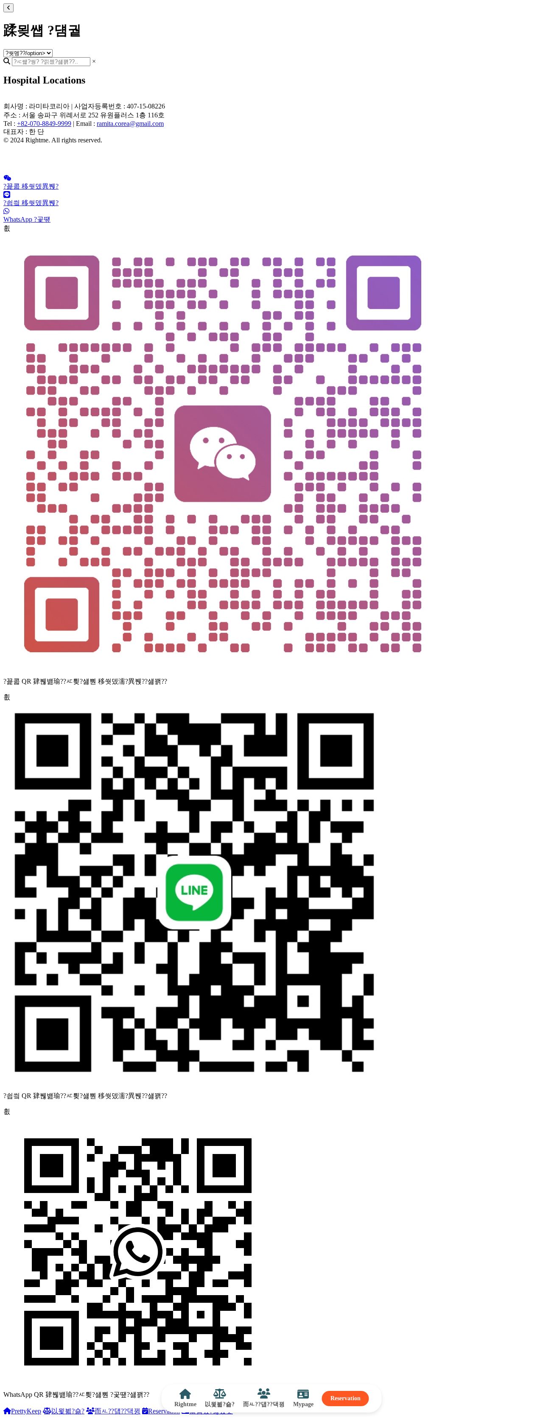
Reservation (345, 1398)
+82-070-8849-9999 (44, 123)
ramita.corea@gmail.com (130, 123)
